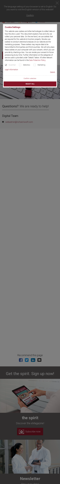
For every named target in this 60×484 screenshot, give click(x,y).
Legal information (11, 70)
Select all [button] (30, 84)
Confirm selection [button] (30, 78)
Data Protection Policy (37, 60)
